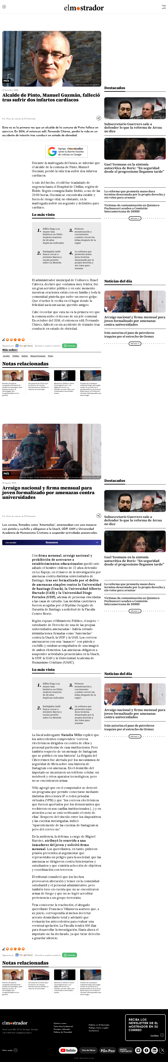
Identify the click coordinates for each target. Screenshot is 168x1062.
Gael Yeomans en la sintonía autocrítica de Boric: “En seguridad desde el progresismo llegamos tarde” (134, 168)
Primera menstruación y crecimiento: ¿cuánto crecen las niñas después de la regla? (85, 235)
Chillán (15, 356)
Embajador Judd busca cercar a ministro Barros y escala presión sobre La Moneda (52, 257)
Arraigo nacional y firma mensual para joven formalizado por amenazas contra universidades (134, 320)
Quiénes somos (60, 1023)
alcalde (6, 356)
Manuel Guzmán (38, 356)
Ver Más (134, 218)
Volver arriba (7, 1050)
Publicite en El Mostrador (99, 1024)
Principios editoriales (62, 1029)
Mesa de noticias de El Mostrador (21, 118)
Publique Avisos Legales (99, 1027)
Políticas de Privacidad (63, 1031)
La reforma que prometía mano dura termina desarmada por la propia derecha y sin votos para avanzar (84, 260)
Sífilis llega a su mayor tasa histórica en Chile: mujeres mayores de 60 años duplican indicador (53, 235)
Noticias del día (118, 281)
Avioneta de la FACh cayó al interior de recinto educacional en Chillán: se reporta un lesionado (38, 386)
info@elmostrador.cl (24, 1032)
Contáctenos (94, 1030)
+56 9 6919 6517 (8, 1032)
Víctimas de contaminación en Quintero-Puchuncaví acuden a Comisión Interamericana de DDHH (132, 208)
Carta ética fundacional (63, 1026)
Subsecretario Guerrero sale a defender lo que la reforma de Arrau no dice (133, 127)
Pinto (50, 356)
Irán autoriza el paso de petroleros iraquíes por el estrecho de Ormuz (129, 335)
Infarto (25, 356)
